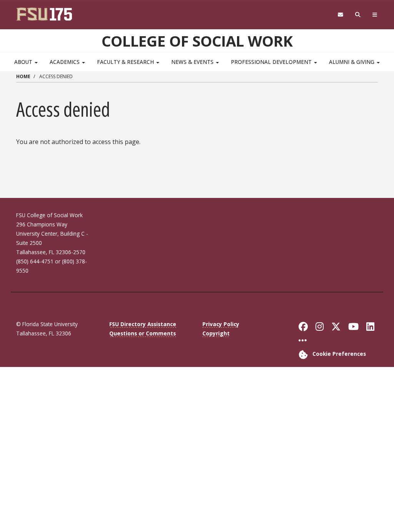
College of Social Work (197, 41)
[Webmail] (340, 15)
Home (23, 76)
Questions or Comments (142, 333)
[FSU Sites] (374, 15)
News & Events (193, 61)
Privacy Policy (220, 324)
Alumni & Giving (352, 61)
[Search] (358, 15)
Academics (65, 61)
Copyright (216, 333)
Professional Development (272, 61)
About (24, 61)
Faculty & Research (126, 61)
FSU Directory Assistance (142, 324)
